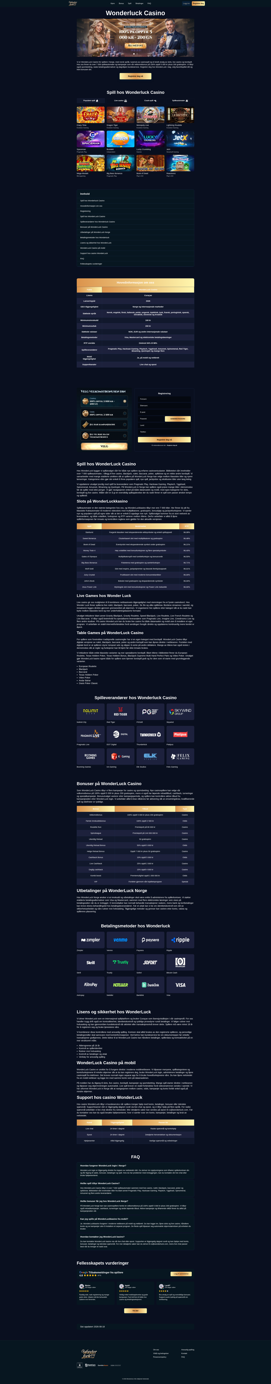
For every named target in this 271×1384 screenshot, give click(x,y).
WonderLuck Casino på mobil (92, 248)
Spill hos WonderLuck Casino (92, 216)
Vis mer (135, 1311)
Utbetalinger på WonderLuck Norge (95, 232)
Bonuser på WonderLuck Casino (94, 227)
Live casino (119, 100)
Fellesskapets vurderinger (91, 264)
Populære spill (89, 100)
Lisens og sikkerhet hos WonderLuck (95, 243)
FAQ (82, 259)
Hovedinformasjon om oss (91, 206)
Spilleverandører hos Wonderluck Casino (97, 222)
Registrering (85, 211)
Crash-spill (148, 100)
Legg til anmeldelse (181, 1274)
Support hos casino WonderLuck (94, 253)
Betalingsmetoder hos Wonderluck (94, 237)
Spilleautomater (178, 100)
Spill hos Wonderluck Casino (92, 201)
